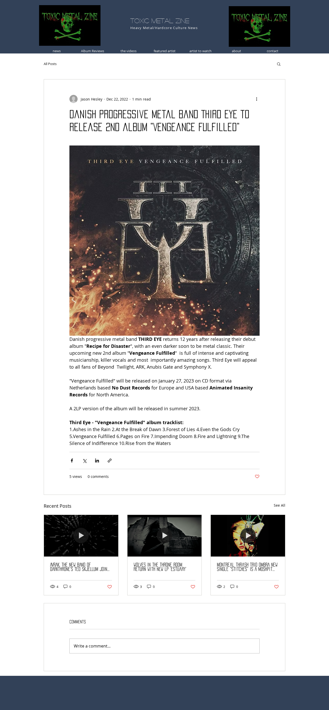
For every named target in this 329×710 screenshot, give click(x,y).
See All (279, 505)
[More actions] (256, 99)
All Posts (50, 63)
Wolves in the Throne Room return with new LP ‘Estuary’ (160, 567)
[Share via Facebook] (71, 460)
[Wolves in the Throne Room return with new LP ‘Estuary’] (164, 536)
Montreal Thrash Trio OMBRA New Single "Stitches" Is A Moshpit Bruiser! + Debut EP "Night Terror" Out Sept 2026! (247, 567)
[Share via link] (109, 460)
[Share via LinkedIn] (97, 460)
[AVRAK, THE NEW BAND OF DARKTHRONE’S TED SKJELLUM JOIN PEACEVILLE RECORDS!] (81, 536)
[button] (278, 64)
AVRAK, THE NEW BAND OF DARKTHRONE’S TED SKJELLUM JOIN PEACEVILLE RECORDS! (78, 567)
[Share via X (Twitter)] (84, 460)
